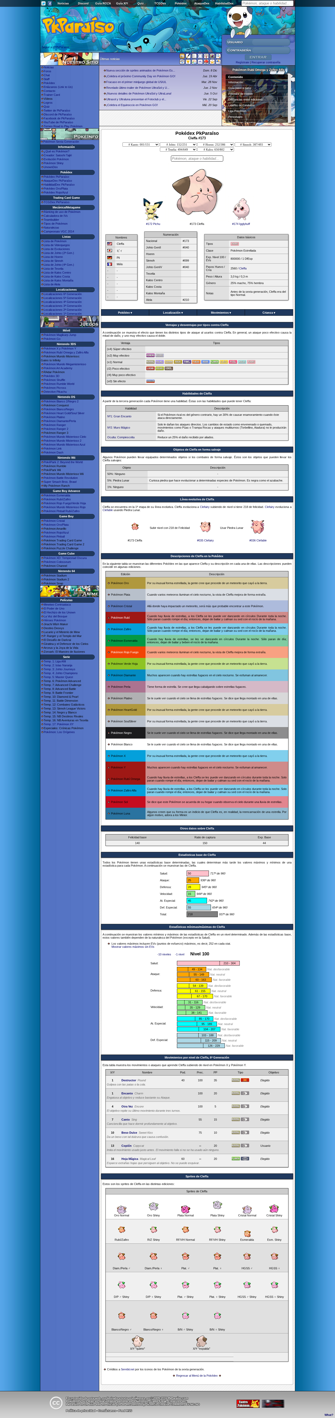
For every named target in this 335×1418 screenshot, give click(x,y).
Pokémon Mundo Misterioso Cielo (65, 436)
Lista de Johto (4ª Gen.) (59, 264)
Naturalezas (51, 227)
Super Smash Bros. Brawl (60, 481)
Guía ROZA (103, 3)
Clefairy (205, 506)
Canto (125, 1119)
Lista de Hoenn (53, 256)
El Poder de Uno (54, 608)
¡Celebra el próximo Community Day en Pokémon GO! (140, 76)
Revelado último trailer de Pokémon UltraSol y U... (137, 87)
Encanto (127, 1093)
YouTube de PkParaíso (58, 122)
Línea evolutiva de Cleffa (197, 499)
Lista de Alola (52, 284)
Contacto (49, 90)
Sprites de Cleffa (197, 1176)
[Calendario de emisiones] (212, 56)
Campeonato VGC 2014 (59, 231)
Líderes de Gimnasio (241, 105)
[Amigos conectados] (194, 62)
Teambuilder (51, 219)
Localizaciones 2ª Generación (63, 309)
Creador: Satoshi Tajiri (58, 155)
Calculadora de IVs (56, 215)
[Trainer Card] (206, 62)
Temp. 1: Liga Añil (55, 661)
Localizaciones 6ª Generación (63, 294)
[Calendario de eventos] (206, 57)
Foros (47, 71)
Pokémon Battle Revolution (61, 477)
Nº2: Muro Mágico (118, 427)
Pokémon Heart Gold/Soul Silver (64, 413)
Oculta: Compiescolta (121, 437)
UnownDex (51, 167)
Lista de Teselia (53, 268)
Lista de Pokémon (55, 241)
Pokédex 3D (51, 376)
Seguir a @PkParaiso (55, 47)
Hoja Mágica (129, 1158)
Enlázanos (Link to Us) (58, 86)
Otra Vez (127, 1106)
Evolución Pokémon (56, 159)
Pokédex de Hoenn (240, 93)
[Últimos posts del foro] (188, 57)
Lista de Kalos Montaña (58, 280)
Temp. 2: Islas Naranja (58, 665)
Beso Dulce (129, 1132)
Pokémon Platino (54, 417)
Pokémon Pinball (54, 536)
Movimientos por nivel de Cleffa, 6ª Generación (197, 1057)
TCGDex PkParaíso (56, 202)
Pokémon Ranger (55, 424)
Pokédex (181, 3)
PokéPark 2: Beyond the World (63, 462)
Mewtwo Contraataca (57, 604)
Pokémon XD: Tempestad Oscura (65, 558)
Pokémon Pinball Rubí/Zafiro (62, 511)
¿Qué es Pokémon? (56, 151)
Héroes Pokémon (55, 620)
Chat (47, 75)
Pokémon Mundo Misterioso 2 (62, 440)
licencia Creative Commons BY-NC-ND (173, 1404)
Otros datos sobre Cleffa (197, 828)
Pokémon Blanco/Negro (59, 409)
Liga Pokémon (237, 111)
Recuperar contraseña (266, 62)
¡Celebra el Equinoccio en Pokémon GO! (132, 105)
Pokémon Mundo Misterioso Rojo (65, 507)
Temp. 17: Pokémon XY (59, 724)
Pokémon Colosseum (57, 561)
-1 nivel (179, 954)
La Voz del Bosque (55, 616)
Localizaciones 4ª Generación (63, 301)
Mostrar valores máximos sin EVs (132, 946)
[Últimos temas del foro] (194, 57)
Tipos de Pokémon (56, 223)
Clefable (108, 510)
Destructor (128, 1080)
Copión (126, 1145)
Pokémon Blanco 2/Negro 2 (61, 401)
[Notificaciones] (188, 62)
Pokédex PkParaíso (56, 176)
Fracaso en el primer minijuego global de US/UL (136, 82)
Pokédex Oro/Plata (56, 188)
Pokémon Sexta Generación (61, 141)
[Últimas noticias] (182, 56)
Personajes (235, 116)
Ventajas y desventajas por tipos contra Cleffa (196, 324)
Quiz (140, 3)
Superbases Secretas (242, 122)
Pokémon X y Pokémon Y (60, 348)
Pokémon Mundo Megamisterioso (65, 364)
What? (329, 1414)
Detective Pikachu (55, 391)
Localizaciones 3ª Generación (63, 305)
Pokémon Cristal (54, 520)
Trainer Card (52, 94)
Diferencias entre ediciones (245, 99)
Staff (46, 79)
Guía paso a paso (239, 88)
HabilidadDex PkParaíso (59, 184)
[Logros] (212, 62)
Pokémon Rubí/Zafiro (57, 499)
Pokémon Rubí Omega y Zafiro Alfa (66, 352)
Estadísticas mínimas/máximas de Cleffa (197, 926)
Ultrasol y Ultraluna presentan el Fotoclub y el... (136, 99)
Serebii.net (127, 1369)
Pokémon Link (53, 448)
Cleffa (243, 268)
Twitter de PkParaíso (57, 110)
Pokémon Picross (55, 387)
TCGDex (160, 3)
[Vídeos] (182, 62)
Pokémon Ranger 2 (56, 428)
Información (235, 82)
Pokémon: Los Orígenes (59, 732)
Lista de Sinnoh (53, 260)
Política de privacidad (81, 1410)
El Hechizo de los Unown (59, 612)
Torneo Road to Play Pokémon (63, 126)
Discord (83, 3)
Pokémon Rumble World (59, 383)
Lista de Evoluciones (57, 249)
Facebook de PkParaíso (59, 118)
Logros (48, 102)
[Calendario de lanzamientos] (200, 57)
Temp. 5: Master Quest (58, 677)
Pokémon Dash (53, 452)
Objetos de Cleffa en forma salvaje (197, 449)
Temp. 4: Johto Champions (61, 673)
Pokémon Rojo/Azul (56, 532)
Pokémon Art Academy (58, 368)
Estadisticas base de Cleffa (197, 854)
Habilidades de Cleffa (197, 393)
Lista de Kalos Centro (57, 272)
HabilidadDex (224, 3)
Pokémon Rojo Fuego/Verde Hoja (65, 503)
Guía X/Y (122, 3)
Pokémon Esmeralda (57, 495)
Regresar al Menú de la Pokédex (197, 1375)
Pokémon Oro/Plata (56, 524)
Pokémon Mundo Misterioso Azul (64, 444)
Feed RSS (125, 1410)
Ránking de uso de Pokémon (62, 211)
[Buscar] (218, 57)
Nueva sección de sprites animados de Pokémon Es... (140, 70)
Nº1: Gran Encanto (119, 416)
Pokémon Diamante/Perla (60, 421)
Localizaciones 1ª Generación (63, 313)
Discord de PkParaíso (58, 114)
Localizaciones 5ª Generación (63, 298)
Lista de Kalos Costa (57, 276)
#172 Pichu (153, 223)
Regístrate (242, 62)
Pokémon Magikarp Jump (60, 334)
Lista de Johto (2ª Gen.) (59, 252)
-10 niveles (164, 954)
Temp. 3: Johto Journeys (59, 669)
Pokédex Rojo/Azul (56, 192)
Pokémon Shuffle (54, 379)
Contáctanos (107, 1410)
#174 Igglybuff (241, 223)
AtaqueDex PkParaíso (58, 180)
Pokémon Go (52, 338)
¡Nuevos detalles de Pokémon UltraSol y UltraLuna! (138, 93)
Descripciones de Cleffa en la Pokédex (197, 556)
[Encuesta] (218, 62)
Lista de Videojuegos (57, 245)
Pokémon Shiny (54, 163)
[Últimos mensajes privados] (200, 62)
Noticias (63, 3)
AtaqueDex (201, 3)
